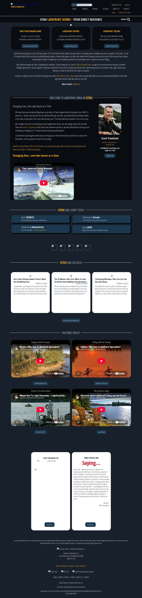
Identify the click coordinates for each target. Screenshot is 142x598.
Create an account (124, 12)
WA (69, 593)
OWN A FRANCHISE (17, 7)
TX (100, 591)
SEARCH (85, 8)
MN (75, 591)
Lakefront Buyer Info (71, 46)
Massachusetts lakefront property (56, 540)
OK (93, 591)
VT (67, 593)
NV (89, 591)
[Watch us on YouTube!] (88, 249)
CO (50, 591)
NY (91, 591)
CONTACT (126, 8)
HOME (74, 8)
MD (68, 591)
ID (58, 591)
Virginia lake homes (96, 543)
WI (71, 593)
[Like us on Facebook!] (54, 249)
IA (57, 591)
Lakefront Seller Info (112, 46)
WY (76, 593)
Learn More (101, 432)
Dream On (49, 524)
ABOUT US (116, 8)
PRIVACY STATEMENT (61, 566)
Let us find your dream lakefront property (95, 218)
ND (81, 591)
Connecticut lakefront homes (22, 540)
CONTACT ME (110, 156)
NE (83, 591)
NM (87, 591)
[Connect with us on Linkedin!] (71, 249)
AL (43, 591)
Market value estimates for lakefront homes (95, 228)
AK (41, 591)
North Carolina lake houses (88, 540)
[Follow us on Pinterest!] (79, 249)
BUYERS (95, 8)
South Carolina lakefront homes (65, 543)
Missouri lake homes (73, 540)
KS (63, 591)
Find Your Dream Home (30, 46)
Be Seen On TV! (40, 432)
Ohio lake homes (122, 540)
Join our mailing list (32, 228)
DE (52, 591)
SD (99, 591)
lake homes (71, 75)
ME (71, 591)
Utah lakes (60, 75)
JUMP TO (74, 5)
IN (61, 591)
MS (77, 591)
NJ (85, 591)
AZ (46, 591)
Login (113, 12)
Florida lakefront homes (39, 540)
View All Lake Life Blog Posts (71, 320)
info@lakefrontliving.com (110, 148)
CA (48, 591)
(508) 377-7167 (116, 5)
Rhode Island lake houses (47, 543)
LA (66, 591)
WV (74, 593)
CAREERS (71, 566)
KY (64, 591)
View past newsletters (40, 230)
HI (55, 591)
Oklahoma (76, 84)
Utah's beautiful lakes (83, 64)
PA (97, 591)
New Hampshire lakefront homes (106, 540)
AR (44, 591)
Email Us (127, 5)
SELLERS (105, 8)
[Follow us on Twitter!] (63, 249)
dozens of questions (30, 127)
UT (66, 593)
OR (95, 591)
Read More (90, 524)
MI (72, 591)
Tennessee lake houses (82, 543)
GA (54, 591)
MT (79, 591)
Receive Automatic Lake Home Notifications (33, 218)
